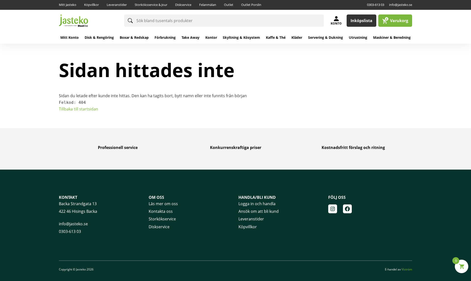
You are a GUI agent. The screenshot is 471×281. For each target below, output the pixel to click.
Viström (407, 269)
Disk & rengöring (99, 37)
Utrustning (358, 37)
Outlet (228, 4)
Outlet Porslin (251, 4)
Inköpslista (361, 20)
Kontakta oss (161, 211)
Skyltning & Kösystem (241, 37)
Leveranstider (117, 4)
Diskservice (183, 4)
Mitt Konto (69, 37)
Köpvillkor (91, 4)
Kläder (296, 37)
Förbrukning (165, 37)
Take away (190, 37)
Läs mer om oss (163, 203)
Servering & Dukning (325, 37)
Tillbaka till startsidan (78, 109)
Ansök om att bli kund (258, 211)
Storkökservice (162, 219)
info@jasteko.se (400, 4)
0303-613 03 (375, 4)
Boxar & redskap (134, 37)
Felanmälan (207, 4)
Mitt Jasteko (67, 4)
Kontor (211, 37)
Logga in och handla (256, 203)
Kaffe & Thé (276, 37)
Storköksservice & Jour (151, 4)
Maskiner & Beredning (392, 37)
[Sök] (130, 20)
